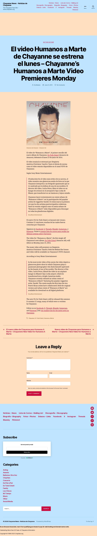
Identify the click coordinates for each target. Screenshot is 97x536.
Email (50, 373)
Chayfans (6, 478)
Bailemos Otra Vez (10, 475)
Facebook (51, 7)
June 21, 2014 (48, 85)
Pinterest (75, 10)
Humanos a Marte (49, 318)
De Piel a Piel (8, 483)
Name (28, 373)
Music (5, 496)
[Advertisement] (48, 24)
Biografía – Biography (60, 5)
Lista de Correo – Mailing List (69, 3)
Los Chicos (7, 491)
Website (29, 380)
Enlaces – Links (41, 7)
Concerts (6, 480)
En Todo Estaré (48, 42)
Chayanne (31, 318)
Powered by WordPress (43, 521)
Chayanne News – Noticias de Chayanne (21, 521)
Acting (5, 470)
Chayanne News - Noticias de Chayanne (15, 4)
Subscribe (27, 452)
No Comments (61, 85)
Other (5, 499)
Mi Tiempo (7, 493)
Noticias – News (54, 3)
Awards (6, 472)
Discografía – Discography (45, 5)
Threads (69, 7)
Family (5, 488)
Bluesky (75, 7)
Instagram (61, 7)
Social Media (8, 501)
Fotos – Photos (73, 5)
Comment (30, 358)
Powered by (23, 457)
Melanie (38, 85)
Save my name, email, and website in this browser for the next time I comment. (48, 388)
